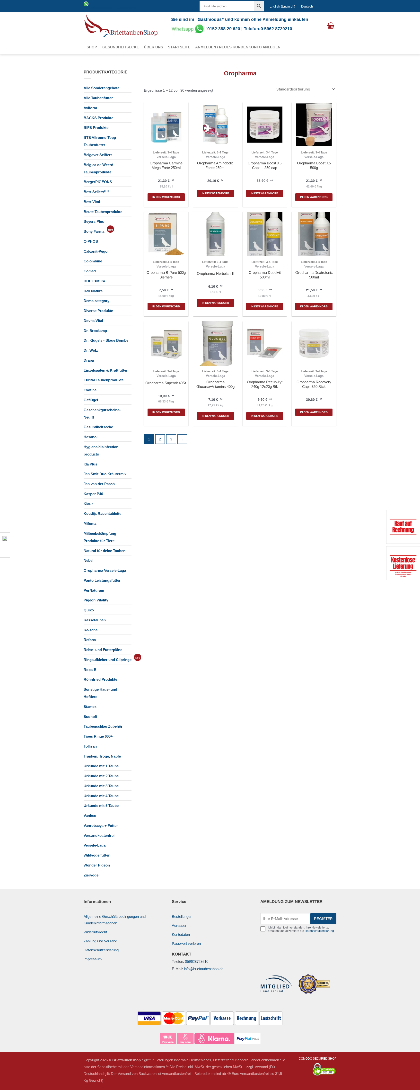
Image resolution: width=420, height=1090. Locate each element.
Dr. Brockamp (95, 331)
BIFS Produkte (96, 127)
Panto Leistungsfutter (102, 580)
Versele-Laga (94, 845)
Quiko (89, 610)
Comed (90, 271)
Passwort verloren (186, 943)
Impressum (93, 959)
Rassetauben (95, 620)
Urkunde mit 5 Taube (101, 806)
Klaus (88, 504)
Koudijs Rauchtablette (102, 513)
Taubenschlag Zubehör (103, 726)
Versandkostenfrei (99, 835)
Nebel (88, 560)
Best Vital (92, 202)
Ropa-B (90, 670)
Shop (92, 47)
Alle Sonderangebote (101, 88)
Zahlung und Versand (100, 941)
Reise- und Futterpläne (103, 650)
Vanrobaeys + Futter (101, 825)
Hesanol (90, 437)
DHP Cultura (94, 281)
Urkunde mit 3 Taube (101, 786)
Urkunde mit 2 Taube (101, 776)
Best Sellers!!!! (96, 192)
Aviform (90, 108)
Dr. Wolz (91, 350)
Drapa (89, 360)
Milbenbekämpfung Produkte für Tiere (100, 537)
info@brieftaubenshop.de (203, 969)
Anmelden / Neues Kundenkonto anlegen (237, 47)
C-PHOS (91, 241)
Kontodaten (181, 934)
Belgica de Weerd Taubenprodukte (98, 168)
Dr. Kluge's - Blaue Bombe (106, 340)
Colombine (93, 261)
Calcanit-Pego (95, 251)
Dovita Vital (93, 321)
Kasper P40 (93, 494)
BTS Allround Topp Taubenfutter (100, 141)
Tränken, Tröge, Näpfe (102, 756)
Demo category (96, 301)
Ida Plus (90, 464)
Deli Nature (93, 291)
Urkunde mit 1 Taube (101, 766)
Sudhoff (90, 717)
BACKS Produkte (98, 118)
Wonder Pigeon (97, 865)
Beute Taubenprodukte (103, 212)
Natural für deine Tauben (104, 551)
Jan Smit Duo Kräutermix (105, 474)
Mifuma (90, 523)
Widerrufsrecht (95, 932)
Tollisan (90, 746)
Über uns (153, 47)
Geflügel (91, 400)
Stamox (90, 707)
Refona (90, 640)
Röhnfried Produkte (100, 679)
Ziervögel (91, 875)
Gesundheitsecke (120, 47)
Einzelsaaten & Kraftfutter (106, 370)
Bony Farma (94, 231)
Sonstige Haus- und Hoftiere (100, 693)
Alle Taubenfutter (98, 98)
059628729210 (196, 961)
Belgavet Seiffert (98, 155)
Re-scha (90, 630)
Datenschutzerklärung (101, 950)
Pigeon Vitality (96, 600)
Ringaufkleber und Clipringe (107, 660)
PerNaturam (94, 590)
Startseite (179, 47)
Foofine (90, 390)
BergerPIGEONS (98, 182)
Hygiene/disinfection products (101, 450)
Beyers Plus (94, 221)
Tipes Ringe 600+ (98, 736)
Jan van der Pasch (99, 484)
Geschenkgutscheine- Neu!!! (102, 413)
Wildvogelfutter (97, 855)
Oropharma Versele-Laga (105, 570)
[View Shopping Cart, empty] (330, 26)
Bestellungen (182, 916)
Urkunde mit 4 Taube (101, 796)
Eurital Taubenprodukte (103, 380)
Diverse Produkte (98, 311)
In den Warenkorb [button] (166, 197)
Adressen (179, 925)
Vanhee (90, 815)
